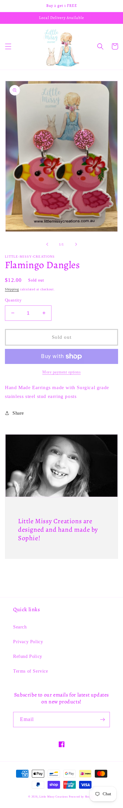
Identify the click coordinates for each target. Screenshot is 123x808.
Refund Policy (27, 656)
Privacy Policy (28, 641)
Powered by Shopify (82, 796)
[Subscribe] (102, 719)
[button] (8, 46)
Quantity (13, 300)
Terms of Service (30, 671)
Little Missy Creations (53, 796)
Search (20, 627)
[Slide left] (47, 244)
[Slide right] (76, 244)
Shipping (12, 289)
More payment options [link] (61, 372)
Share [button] (18, 413)
